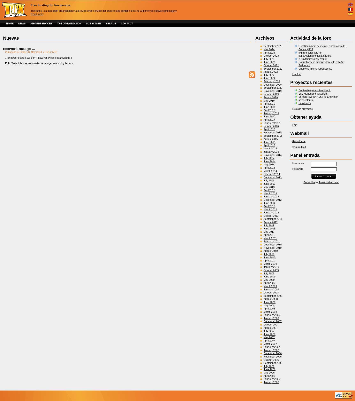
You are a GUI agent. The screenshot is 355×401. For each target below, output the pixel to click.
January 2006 (271, 382)
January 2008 (271, 318)
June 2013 (269, 183)
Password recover (329, 182)
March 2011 (270, 238)
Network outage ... (19, 49)
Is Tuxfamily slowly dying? (313, 59)
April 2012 (269, 206)
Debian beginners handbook (315, 90)
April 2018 (269, 110)
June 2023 (269, 62)
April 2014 (269, 167)
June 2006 (269, 369)
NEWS (22, 23)
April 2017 (269, 119)
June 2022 (269, 78)
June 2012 (269, 203)
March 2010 (270, 263)
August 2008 (271, 299)
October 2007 (271, 324)
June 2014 (269, 161)
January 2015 (271, 151)
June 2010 (269, 257)
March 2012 (270, 209)
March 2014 (270, 171)
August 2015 (271, 139)
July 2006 (269, 366)
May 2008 (269, 305)
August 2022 (271, 71)
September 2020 (273, 87)
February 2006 (272, 379)
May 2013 (269, 187)
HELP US (111, 23)
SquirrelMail (299, 147)
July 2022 (269, 75)
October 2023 (271, 55)
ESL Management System (313, 93)
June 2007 (269, 334)
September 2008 (273, 295)
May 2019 (269, 100)
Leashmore (305, 103)
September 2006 (273, 363)
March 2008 (270, 311)
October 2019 (271, 94)
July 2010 (269, 254)
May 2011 (269, 231)
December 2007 (273, 321)
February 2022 (272, 81)
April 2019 (269, 103)
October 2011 (271, 215)
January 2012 (271, 212)
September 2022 (273, 68)
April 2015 (269, 145)
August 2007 (271, 328)
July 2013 (269, 180)
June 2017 (269, 116)
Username (298, 163)
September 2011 (273, 219)
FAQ (294, 125)
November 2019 (273, 91)
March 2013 (270, 193)
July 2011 (269, 225)
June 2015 (269, 142)
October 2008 (271, 292)
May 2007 (269, 337)
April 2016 (269, 129)
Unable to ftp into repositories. (315, 68)
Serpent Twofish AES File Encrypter (318, 96)
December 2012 (273, 199)
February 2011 (272, 241)
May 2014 (269, 164)
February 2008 (272, 315)
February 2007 (272, 347)
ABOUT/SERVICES (41, 23)
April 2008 (269, 308)
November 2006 (273, 356)
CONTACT (127, 23)
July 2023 (269, 59)
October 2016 (271, 126)
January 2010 (271, 267)
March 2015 (270, 148)
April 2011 (269, 235)
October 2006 (271, 360)
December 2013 (273, 177)
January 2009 (271, 289)
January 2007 (271, 350)
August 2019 (271, 97)
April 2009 (269, 283)
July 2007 (269, 331)
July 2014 (269, 158)
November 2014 (273, 155)
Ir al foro (296, 74)
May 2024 (269, 49)
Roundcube (298, 141)
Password (297, 168)
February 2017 (272, 123)
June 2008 (269, 302)
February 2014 (272, 174)
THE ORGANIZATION (69, 23)
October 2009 (271, 270)
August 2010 (271, 251)
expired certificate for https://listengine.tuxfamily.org (315, 54)
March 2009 (270, 286)
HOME (10, 23)
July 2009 (269, 273)
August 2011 (271, 222)
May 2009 (269, 279)
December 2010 (273, 244)
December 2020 (273, 84)
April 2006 (269, 376)
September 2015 (273, 135)
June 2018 (269, 107)
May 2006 (269, 372)
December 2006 (273, 353)
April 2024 (269, 52)
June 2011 (269, 228)
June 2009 (269, 276)
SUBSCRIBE (93, 23)
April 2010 (269, 260)
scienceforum (306, 100)
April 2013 (269, 190)
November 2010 (273, 247)
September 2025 (273, 46)
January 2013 (271, 196)
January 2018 (271, 113)
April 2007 (269, 340)
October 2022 (271, 65)
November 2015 (273, 132)
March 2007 (270, 344)
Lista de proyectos (302, 109)
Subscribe (309, 182)
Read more (37, 14)
